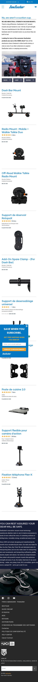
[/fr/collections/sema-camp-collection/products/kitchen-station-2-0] (19, 413)
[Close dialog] (27, 326)
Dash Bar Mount (11, 90)
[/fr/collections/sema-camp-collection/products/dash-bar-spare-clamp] (19, 284)
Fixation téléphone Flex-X (17, 474)
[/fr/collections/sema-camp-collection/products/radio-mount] (19, 156)
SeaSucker (8, 673)
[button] (35, 7)
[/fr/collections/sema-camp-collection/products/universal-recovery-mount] (19, 372)
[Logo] (17, 7)
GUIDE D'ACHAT (7, 609)
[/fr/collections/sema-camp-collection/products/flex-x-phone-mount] (19, 499)
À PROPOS (5, 612)
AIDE (3, 615)
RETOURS (5, 619)
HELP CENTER (7, 635)
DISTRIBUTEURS (7, 622)
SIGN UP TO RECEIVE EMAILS (14, 349)
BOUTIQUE (5, 606)
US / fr (30, 2)
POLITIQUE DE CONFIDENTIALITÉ (14, 631)
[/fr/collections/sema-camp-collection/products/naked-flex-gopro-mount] (19, 458)
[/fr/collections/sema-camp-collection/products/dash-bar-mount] (19, 112)
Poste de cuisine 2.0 (13, 389)
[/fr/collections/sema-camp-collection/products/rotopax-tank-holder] (19, 242)
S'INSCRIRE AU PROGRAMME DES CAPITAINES (18, 625)
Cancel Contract (7, 638)
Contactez (5, 628)
